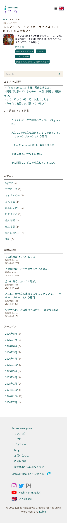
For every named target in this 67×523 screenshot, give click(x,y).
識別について (12, 233)
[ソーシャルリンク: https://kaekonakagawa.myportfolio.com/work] (30, 485)
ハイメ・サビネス (25, 51)
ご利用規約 (20, 461)
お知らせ (10, 201)
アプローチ (11, 189)
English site (25, 499)
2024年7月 (11, 402)
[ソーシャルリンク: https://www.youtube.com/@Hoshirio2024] (15, 492)
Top (5, 19)
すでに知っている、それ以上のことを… (28, 99)
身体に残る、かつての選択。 (27, 154)
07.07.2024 (12, 22)
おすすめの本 (12, 195)
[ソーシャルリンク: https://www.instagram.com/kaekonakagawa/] (15, 485)
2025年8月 (11, 377)
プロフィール (21, 444)
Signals (9, 183)
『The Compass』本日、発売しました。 (29, 87)
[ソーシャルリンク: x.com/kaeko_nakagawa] (22, 485)
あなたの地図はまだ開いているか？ (26, 103)
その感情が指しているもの (20, 256)
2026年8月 (11, 333)
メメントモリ (22, 56)
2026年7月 (11, 340)
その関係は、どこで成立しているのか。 (33, 162)
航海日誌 (19, 46)
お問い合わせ (21, 455)
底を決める (11, 214)
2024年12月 (12, 390)
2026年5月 (11, 352)
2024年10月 (12, 396)
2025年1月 (11, 383)
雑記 (7, 239)
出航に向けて (12, 208)
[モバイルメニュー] (55, 8)
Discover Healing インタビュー (29, 474)
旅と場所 (10, 220)
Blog (16, 450)
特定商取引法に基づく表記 (29, 467)
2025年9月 (11, 371)
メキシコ (41, 51)
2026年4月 (11, 358)
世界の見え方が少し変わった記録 (32, 61)
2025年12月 (12, 365)
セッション (20, 433)
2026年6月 (11, 346)
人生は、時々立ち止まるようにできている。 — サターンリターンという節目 (36, 134)
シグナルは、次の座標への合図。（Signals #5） (32, 310)
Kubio (42, 511)
